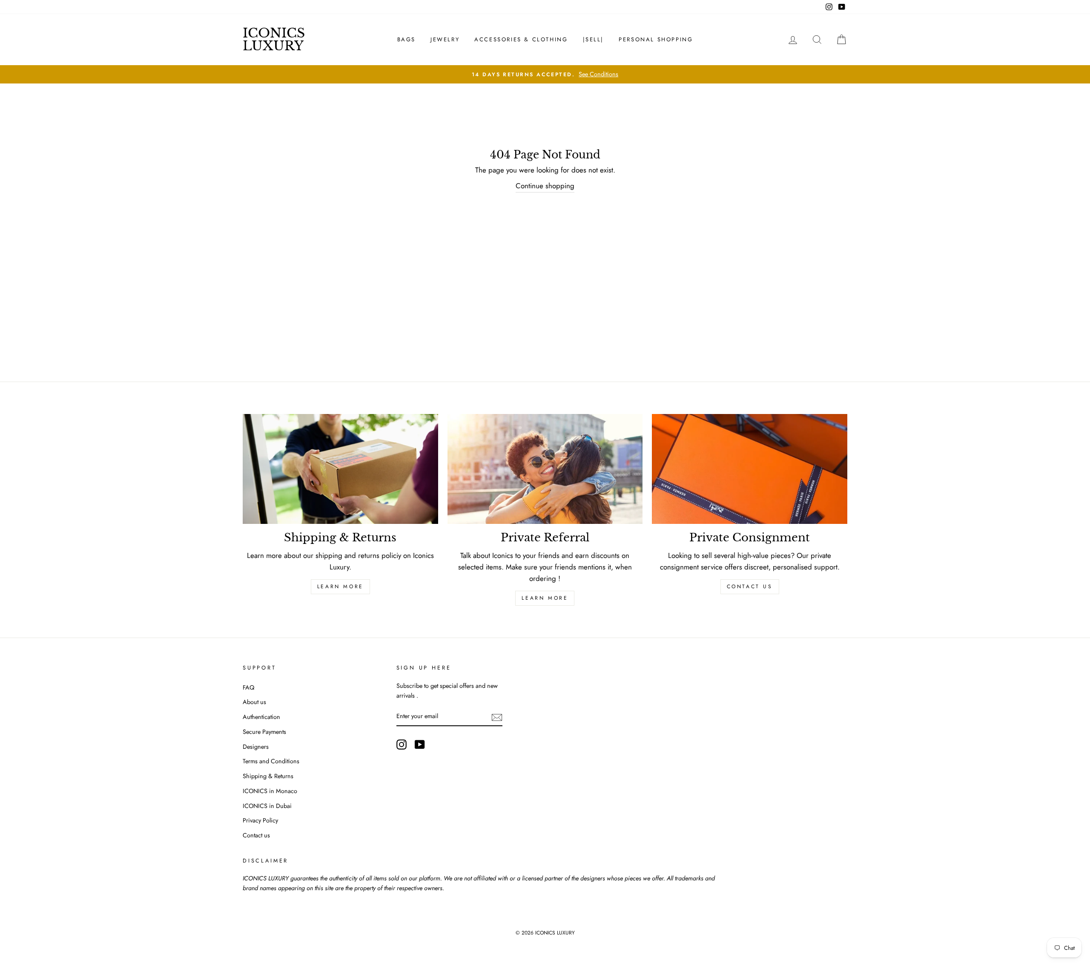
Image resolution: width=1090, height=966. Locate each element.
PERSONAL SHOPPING (656, 39)
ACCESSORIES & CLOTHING (521, 39)
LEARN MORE (340, 586)
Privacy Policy (260, 820)
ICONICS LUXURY (274, 39)
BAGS (406, 39)
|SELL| (593, 39)
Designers (256, 746)
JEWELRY (444, 39)
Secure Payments (264, 731)
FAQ (248, 687)
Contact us (750, 586)
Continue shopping (545, 186)
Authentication (261, 717)
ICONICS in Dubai (267, 806)
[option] (545, 74)
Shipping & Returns (268, 776)
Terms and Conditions (271, 761)
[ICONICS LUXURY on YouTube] (420, 744)
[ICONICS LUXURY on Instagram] (401, 744)
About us (254, 702)
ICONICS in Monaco (270, 791)
